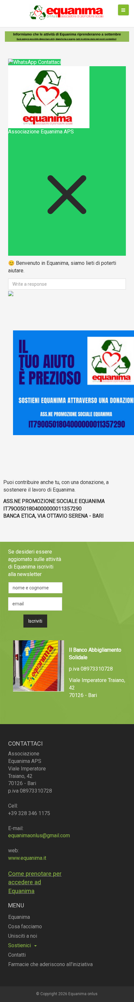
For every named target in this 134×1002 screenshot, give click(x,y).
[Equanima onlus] (67, 12)
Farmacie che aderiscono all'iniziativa (50, 964)
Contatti (17, 955)
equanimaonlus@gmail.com (39, 835)
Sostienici (19, 945)
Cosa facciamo (25, 926)
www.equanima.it (27, 858)
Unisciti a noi (22, 936)
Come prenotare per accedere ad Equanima (34, 882)
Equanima (19, 917)
